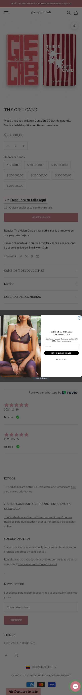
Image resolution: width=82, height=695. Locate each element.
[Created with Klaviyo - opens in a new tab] (41, 378)
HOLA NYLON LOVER (61, 353)
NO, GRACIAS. (61, 359)
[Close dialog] (79, 318)
